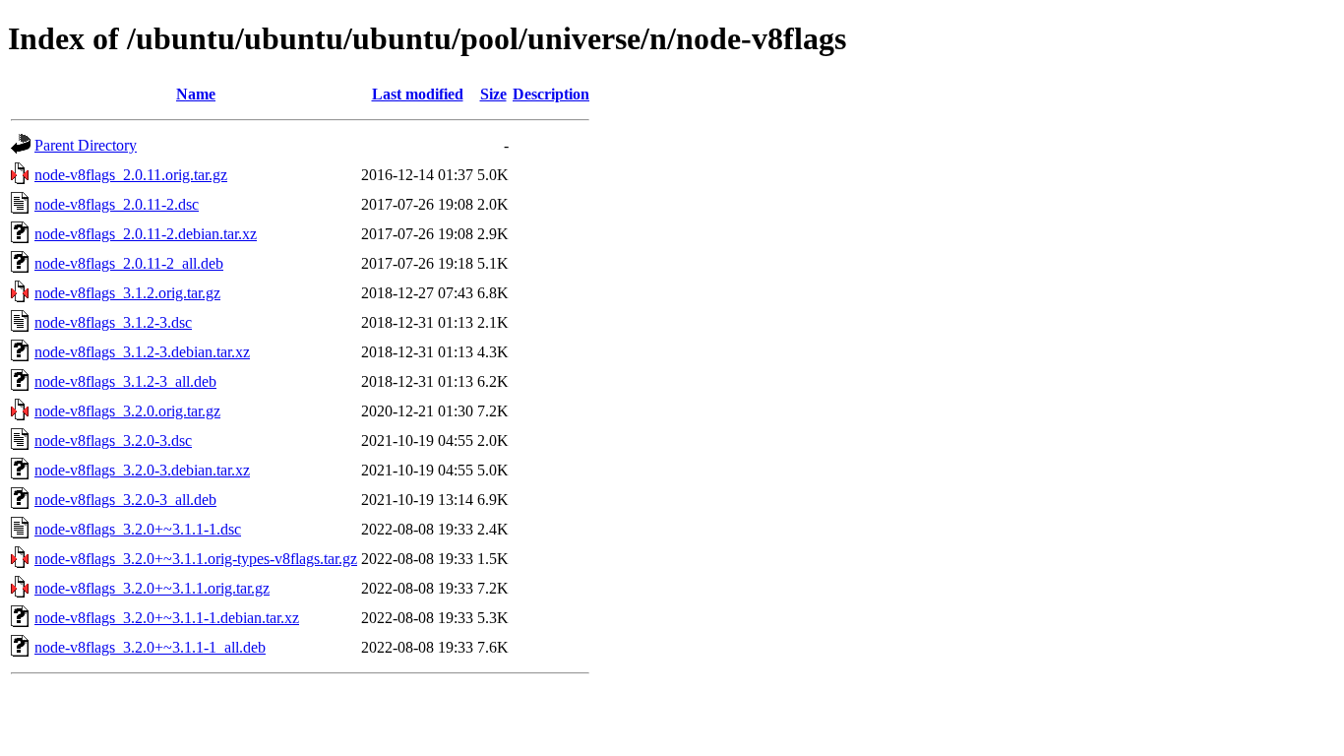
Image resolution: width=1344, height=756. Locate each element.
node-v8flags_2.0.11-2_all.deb (128, 263)
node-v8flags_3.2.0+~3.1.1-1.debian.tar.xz (166, 617)
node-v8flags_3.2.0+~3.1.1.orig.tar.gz (152, 588)
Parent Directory (85, 145)
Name (195, 94)
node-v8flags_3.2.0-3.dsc (113, 440)
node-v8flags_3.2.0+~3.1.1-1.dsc (137, 529)
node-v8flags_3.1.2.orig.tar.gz (127, 292)
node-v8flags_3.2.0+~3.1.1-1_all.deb (150, 647)
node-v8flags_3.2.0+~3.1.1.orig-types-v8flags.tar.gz (195, 558)
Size (493, 94)
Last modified (417, 94)
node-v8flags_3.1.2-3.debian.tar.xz (142, 352)
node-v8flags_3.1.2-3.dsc (113, 322)
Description (551, 94)
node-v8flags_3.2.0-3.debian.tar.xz (142, 470)
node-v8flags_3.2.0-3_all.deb (125, 499)
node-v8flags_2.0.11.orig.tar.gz (130, 174)
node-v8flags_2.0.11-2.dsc (116, 204)
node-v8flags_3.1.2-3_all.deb (125, 381)
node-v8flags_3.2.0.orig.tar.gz (127, 411)
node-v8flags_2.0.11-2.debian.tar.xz (145, 233)
